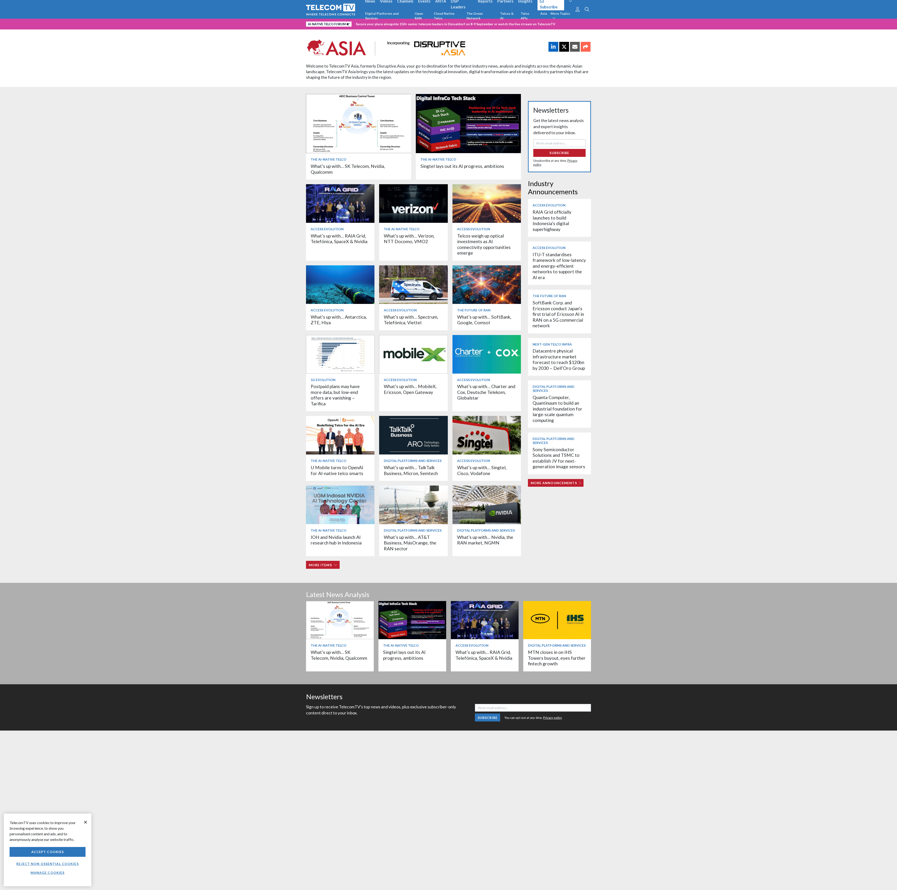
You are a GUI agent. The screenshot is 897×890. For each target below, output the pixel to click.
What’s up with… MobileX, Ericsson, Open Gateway (410, 389)
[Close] (85, 822)
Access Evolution (327, 229)
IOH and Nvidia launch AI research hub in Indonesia (336, 539)
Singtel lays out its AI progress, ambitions (462, 166)
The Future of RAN (474, 310)
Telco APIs (525, 15)
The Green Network (474, 15)
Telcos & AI (507, 15)
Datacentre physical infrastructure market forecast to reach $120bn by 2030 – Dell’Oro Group (559, 359)
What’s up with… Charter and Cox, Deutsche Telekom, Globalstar (486, 392)
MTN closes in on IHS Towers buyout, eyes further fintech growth (557, 657)
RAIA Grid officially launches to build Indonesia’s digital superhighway (552, 220)
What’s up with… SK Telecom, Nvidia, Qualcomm (339, 654)
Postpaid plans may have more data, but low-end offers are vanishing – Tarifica (335, 395)
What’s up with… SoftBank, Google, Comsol (484, 319)
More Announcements (554, 483)
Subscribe (559, 153)
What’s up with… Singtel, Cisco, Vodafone (481, 470)
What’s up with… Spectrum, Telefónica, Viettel (411, 319)
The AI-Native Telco (328, 159)
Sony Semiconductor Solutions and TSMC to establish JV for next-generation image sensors (559, 458)
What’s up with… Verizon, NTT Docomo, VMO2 (409, 238)
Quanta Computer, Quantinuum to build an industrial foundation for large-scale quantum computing (557, 409)
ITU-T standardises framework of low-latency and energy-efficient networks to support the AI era (559, 266)
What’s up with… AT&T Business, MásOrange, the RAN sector (410, 542)
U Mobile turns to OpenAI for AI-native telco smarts (337, 470)
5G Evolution (323, 380)
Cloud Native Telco (444, 15)
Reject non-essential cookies (47, 864)
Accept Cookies (47, 852)
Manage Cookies (48, 873)
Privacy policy (552, 718)
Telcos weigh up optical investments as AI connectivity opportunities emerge (484, 244)
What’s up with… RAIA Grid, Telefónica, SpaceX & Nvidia (339, 238)
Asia (543, 13)
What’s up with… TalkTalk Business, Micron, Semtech (411, 470)
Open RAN (419, 15)
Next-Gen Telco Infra (552, 344)
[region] (47, 850)
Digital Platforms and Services (382, 15)
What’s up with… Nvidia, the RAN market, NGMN (485, 539)
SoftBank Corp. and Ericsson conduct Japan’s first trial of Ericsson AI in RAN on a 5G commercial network (558, 314)
